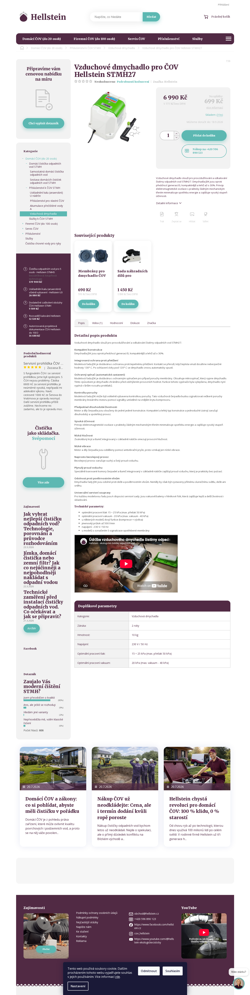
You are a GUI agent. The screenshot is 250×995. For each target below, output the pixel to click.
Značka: (165, 81)
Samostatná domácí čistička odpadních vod (47, 173)
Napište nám (83, 927)
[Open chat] (239, 985)
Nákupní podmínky (87, 917)
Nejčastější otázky (87, 922)
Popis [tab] (81, 323)
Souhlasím (172, 971)
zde (117, 977)
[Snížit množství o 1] (176, 138)
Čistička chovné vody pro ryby (43, 243)
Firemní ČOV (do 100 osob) (41, 223)
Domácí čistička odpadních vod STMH (45, 165)
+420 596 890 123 (145, 919)
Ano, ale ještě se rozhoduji (40, 705)
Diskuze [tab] (135, 323)
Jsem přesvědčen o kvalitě (39, 697)
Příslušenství (32, 233)
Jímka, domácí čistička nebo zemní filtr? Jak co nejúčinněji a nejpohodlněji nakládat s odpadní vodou (42, 568)
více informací (214, 107)
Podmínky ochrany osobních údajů (97, 913)
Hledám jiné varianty (36, 712)
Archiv (31, 628)
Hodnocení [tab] (116, 323)
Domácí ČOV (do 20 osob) (41, 158)
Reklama (81, 941)
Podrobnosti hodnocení (133, 81)
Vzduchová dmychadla (43, 213)
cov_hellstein (142, 933)
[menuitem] (42, 39)
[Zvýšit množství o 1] (176, 133)
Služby (29, 238)
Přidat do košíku (204, 135)
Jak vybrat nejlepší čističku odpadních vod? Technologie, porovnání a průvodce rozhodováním (43, 529)
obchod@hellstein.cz (146, 913)
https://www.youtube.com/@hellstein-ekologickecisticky (154, 940)
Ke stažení (82, 931)
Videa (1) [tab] (97, 323)
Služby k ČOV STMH (41, 218)
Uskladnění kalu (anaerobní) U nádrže (46, 194)
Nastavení (78, 986)
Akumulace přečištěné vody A (46, 207)
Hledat (151, 16)
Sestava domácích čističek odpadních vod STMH (45, 181)
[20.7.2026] (53, 768)
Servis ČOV (31, 228)
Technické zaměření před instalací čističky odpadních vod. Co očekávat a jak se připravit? (43, 604)
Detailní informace (167, 203)
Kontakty (81, 936)
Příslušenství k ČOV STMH (44, 188)
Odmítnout (149, 971)
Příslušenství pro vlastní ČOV (47, 200)
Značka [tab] (151, 323)
